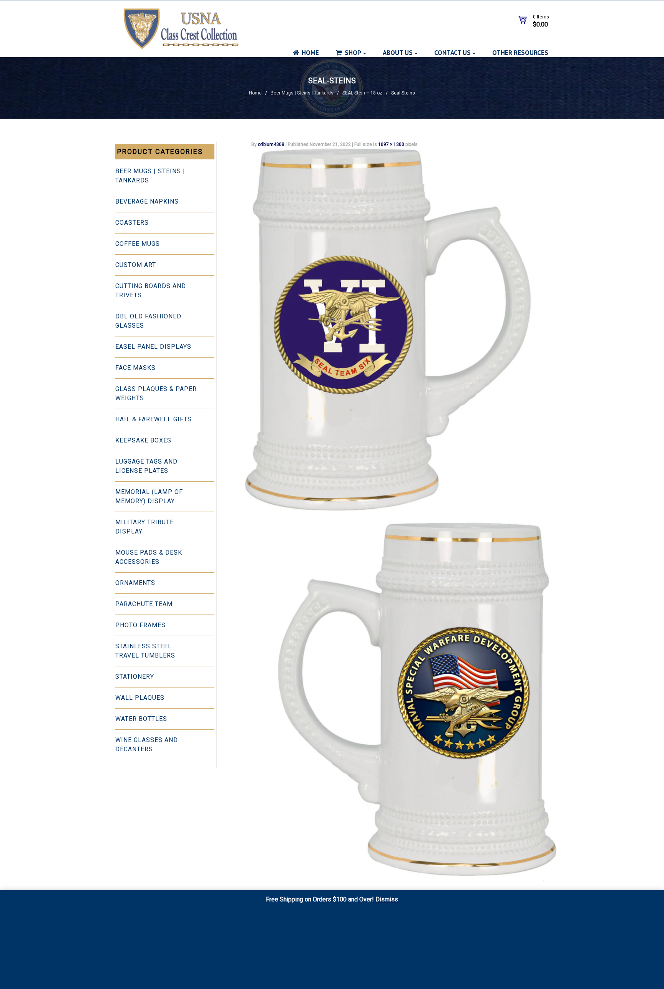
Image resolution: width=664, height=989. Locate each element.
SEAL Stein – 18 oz (362, 93)
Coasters (132, 222)
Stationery (134, 676)
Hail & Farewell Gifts (153, 419)
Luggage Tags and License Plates (146, 466)
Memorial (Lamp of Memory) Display (149, 496)
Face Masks (135, 367)
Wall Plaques (139, 697)
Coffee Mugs (137, 243)
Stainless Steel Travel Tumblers (145, 651)
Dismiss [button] (386, 899)
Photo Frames (140, 625)
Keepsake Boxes (143, 440)
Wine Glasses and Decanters (146, 744)
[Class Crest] (176, 27)
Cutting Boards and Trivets (150, 290)
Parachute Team (144, 604)
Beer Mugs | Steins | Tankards (302, 93)
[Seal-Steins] (398, 329)
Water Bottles (141, 718)
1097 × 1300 (391, 144)
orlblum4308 (271, 144)
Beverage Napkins (147, 201)
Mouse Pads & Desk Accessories (148, 557)
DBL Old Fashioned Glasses (148, 321)
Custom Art (135, 264)
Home (255, 93)
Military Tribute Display (144, 527)
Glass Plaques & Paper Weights (156, 393)
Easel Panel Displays (153, 346)
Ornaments (135, 582)
